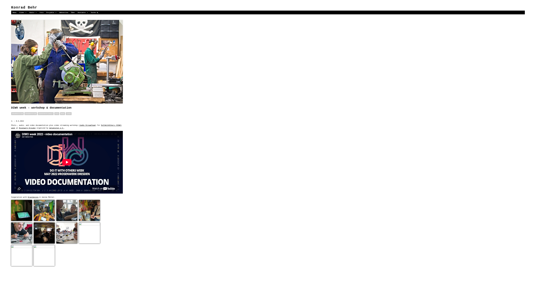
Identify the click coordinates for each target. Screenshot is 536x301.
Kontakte (82, 12)
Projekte (50, 12)
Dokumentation (17, 114)
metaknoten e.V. (56, 128)
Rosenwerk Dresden (27, 128)
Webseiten (63, 12)
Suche (93, 12)
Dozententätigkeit (46, 114)
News (14, 12)
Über (73, 12)
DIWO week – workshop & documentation (41, 108)
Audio (31, 12)
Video (21, 12)
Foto (42, 12)
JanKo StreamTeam (87, 125)
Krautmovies (33, 197)
